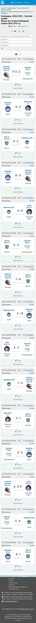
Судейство (12, 584)
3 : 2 (17, 71)
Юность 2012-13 (28, 551)
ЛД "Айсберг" (29, 542)
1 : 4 (20, 382)
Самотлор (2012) (6, 518)
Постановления (13, 589)
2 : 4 (20, 452)
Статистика (23, 26)
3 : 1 (18, 418)
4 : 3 (16, 244)
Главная (3, 8)
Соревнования (11, 8)
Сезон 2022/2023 (23, 8)
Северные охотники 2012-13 (7, 483)
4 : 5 (16, 486)
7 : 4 (18, 279)
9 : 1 (18, 554)
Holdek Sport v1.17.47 (26, 609)
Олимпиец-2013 (29, 518)
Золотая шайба (5, 9)
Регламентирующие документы (18, 587)
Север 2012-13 (28, 482)
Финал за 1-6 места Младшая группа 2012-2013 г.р (16, 11)
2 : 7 (16, 347)
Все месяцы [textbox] (5, 45)
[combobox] (17, 36)
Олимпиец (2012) (7, 551)
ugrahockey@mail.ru (11, 601)
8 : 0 (18, 175)
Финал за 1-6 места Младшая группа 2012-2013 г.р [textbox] (17, 36)
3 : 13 (20, 313)
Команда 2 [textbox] (5, 42)
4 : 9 (20, 210)
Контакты (11, 578)
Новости (11, 580)
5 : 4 (17, 521)
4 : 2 (15, 141)
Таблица (13, 26)
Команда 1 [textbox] (5, 39)
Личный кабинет (18, 2)
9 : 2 (18, 106)
